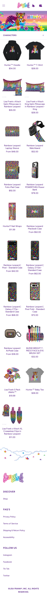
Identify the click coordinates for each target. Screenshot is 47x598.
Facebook (7, 562)
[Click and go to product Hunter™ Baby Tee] (34, 375)
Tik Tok (6, 569)
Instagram (7, 555)
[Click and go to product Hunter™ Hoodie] (12, 50)
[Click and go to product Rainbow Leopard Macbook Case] (34, 211)
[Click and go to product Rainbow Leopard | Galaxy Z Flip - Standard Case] (12, 292)
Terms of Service (10, 523)
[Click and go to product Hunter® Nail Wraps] (12, 211)
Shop (5, 499)
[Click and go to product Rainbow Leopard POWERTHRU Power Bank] (34, 170)
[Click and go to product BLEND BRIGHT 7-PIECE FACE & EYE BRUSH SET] (34, 333)
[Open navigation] (5, 5)
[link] (13, 473)
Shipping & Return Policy (14, 530)
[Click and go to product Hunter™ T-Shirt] (34, 50)
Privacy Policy (9, 517)
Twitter (6, 575)
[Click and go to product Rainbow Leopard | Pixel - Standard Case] (12, 250)
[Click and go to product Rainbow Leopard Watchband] (34, 131)
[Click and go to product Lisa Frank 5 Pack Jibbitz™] (12, 375)
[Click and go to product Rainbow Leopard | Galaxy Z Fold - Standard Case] (34, 250)
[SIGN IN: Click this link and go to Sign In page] (34, 5)
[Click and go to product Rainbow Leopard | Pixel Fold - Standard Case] (34, 292)
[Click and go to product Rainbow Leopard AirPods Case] (12, 333)
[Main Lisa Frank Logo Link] (23, 5)
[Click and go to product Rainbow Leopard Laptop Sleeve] (12, 131)
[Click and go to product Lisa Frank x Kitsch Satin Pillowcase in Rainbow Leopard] (12, 87)
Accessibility (8, 537)
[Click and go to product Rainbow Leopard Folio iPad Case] (12, 170)
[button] (42, 5)
